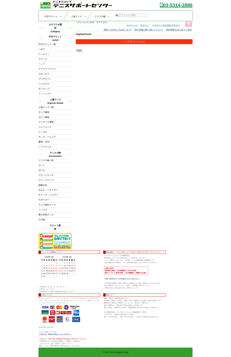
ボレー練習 (43, 117)
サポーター (43, 200)
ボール (41, 170)
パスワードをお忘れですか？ (166, 25)
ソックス (42, 209)
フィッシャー (44, 93)
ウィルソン (43, 54)
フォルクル (43, 84)
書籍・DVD (44, 142)
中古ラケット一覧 (47, 44)
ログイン (144, 25)
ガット (41, 165)
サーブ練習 (43, 112)
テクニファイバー (47, 69)
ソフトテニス (44, 147)
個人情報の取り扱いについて (149, 30)
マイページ (132, 25)
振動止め (42, 185)
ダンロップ (43, 88)
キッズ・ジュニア (47, 137)
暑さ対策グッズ (46, 214)
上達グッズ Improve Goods (55, 101)
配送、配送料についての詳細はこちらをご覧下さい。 (122, 278)
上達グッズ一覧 (46, 107)
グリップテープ (46, 180)
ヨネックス (43, 74)
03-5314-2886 (177, 5)
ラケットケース (46, 175)
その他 (41, 219)
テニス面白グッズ (47, 205)
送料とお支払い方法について (118, 30)
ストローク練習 (46, 122)
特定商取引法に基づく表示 (179, 30)
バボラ (41, 49)
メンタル (42, 132)
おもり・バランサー (48, 190)
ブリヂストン (44, 79)
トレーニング (44, 127)
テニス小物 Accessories (56, 154)
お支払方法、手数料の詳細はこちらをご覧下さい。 (55, 334)
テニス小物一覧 (46, 160)
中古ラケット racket (56, 38)
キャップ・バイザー (48, 195)
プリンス (42, 59)
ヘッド (41, 64)
